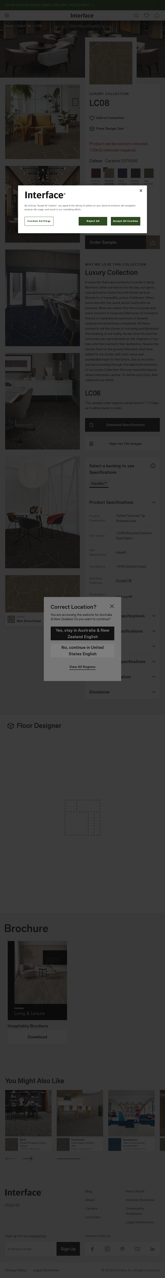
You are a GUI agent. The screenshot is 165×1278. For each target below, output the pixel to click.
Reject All (93, 221)
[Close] (141, 190)
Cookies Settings (39, 221)
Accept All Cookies (125, 221)
